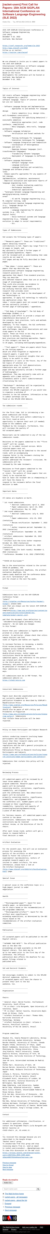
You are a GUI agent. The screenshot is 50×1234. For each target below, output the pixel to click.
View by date (7, 1167)
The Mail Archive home (14, 1194)
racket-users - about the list (16, 1200)
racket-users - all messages (16, 1197)
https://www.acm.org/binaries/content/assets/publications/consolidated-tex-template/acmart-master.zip (25, 613)
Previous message (9, 1163)
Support (5, 1229)
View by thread (8, 1165)
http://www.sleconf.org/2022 (15, 48)
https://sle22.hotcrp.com (14, 680)
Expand (8, 1204)
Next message (8, 1169)
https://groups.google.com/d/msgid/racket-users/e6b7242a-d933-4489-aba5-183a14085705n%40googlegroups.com (22, 1155)
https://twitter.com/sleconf (15, 52)
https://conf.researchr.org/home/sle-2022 (21, 46)
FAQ (41, 1227)
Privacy (14, 1229)
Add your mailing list (29, 1227)
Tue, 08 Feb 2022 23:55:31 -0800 (24, 22)
